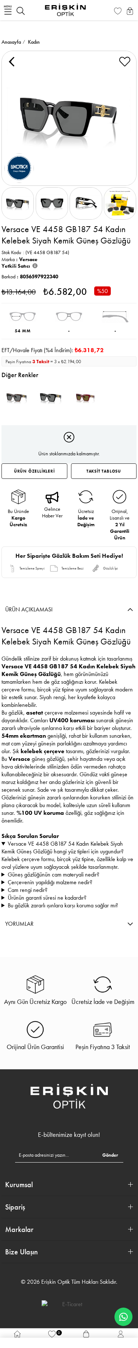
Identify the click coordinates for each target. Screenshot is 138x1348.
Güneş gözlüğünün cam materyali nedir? (53, 874)
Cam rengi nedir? (27, 890)
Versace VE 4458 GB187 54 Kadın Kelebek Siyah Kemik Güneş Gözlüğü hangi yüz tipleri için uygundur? (62, 847)
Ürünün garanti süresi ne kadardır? (47, 897)
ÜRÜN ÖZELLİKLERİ (34, 471)
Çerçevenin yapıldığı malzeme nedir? (50, 882)
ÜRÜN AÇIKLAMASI (29, 609)
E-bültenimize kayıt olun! (69, 1135)
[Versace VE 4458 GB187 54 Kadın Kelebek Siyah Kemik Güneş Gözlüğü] (51, 397)
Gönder (110, 1155)
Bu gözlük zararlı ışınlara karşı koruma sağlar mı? (63, 905)
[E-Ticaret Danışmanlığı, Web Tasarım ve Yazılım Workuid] (69, 1304)
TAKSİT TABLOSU (103, 471)
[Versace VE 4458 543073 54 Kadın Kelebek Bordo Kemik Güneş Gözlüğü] (85, 397)
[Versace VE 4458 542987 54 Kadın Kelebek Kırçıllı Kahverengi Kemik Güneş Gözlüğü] (16, 397)
